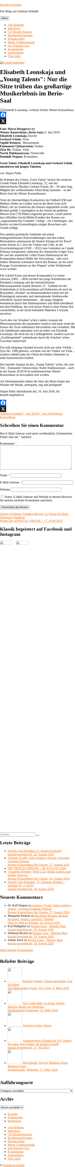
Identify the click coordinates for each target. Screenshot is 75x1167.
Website (5, 489)
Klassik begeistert (10, 4)
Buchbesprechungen (20, 35)
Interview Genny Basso (37, 1025)
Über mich (14, 56)
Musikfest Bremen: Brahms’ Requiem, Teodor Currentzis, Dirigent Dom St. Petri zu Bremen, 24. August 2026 (38, 919)
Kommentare (15, 49)
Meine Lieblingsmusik (21, 42)
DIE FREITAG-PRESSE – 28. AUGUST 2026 (37, 868)
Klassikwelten (16, 38)
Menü (5, 18)
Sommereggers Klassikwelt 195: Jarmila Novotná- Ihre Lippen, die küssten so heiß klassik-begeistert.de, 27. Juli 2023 (40, 1044)
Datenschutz (15, 1117)
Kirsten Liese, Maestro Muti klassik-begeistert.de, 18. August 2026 (37, 928)
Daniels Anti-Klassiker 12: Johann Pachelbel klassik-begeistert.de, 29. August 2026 (35, 852)
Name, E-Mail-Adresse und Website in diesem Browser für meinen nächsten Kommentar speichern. (36, 498)
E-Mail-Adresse (11, 482)
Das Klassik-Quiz (18, 45)
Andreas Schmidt (10, 413)
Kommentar (8, 443)
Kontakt (13, 1114)
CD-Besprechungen (20, 31)
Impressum (14, 1121)
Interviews (14, 28)
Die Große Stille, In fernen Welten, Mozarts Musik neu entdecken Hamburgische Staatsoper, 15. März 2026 (36, 1007)
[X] (37, 121)
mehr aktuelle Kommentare (16, 950)
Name (5, 475)
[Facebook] (37, 115)
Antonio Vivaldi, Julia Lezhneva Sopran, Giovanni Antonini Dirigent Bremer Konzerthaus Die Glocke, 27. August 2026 (39, 909)
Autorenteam (15, 52)
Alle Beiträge (16, 25)
